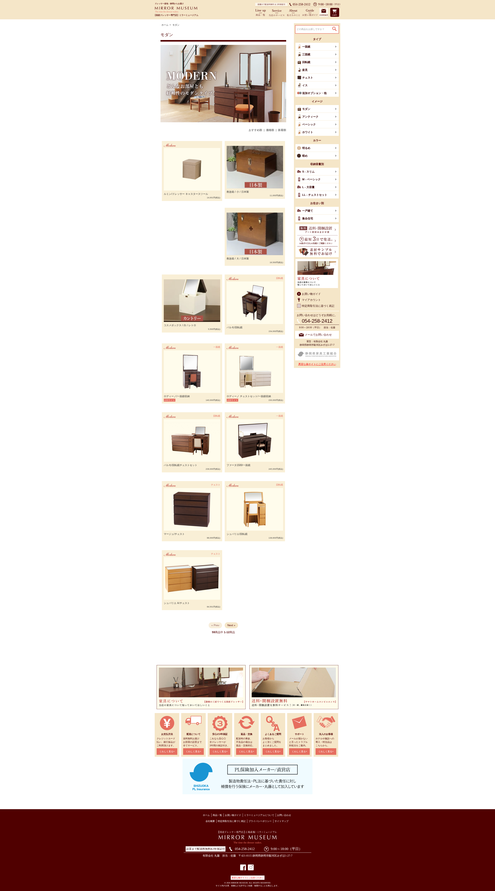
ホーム (164, 25)
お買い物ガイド (309, 12)
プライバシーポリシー (260, 821)
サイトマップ (281, 821)
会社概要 (210, 821)
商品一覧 (262, 12)
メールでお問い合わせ (318, 334)
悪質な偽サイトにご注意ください (317, 364)
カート (334, 12)
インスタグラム (251, 867)
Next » (231, 625)
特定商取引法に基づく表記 (318, 305)
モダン (175, 25)
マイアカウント (311, 299)
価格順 (270, 130)
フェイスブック (243, 867)
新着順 (282, 130)
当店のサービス (277, 12)
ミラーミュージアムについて (259, 815)
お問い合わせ (323, 12)
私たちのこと (293, 12)
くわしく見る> (167, 751)
